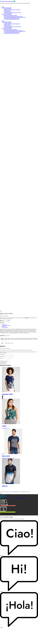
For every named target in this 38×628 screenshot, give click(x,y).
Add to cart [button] (7, 428)
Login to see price (7, 8)
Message (3, 361)
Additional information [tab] (6, 325)
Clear (9, 320)
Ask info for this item (8, 13)
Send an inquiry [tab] (5, 327)
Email (1, 358)
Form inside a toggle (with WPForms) (11, 19)
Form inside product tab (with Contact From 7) (13, 16)
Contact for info (7, 10)
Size (1, 320)
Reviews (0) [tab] (4, 326)
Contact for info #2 (8, 11)
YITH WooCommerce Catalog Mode (6, 1)
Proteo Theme (15, 491)
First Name (2, 354)
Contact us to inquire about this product (12, 9)
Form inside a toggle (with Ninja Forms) (12, 18)
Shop (3, 6)
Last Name (2, 356)
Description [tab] (4, 324)
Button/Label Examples (7, 7)
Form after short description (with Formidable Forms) (14, 17)
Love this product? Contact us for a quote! (12, 12)
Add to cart (2, 322)
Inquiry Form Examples (6, 14)
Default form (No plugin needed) (10, 15)
